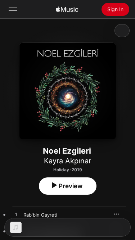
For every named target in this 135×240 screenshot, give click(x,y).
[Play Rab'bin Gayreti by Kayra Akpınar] (16, 215)
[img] (67, 9)
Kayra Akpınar (67, 161)
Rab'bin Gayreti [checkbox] (40, 215)
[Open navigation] (13, 9)
